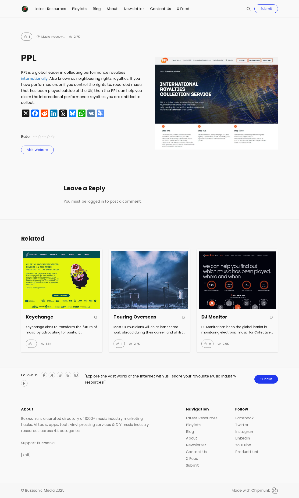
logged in (95, 201)
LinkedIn (242, 438)
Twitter (242, 425)
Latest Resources (50, 8)
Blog (97, 8)
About (112, 8)
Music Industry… (53, 36)
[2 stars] (39, 137)
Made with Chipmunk (250, 490)
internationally (34, 78)
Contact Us (160, 8)
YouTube (243, 445)
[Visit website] (95, 319)
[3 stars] (44, 137)
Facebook (244, 418)
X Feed (183, 8)
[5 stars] (53, 137)
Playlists (79, 8)
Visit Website (37, 149)
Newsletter (134, 8)
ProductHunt (247, 451)
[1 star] (35, 137)
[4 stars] (48, 137)
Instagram (244, 431)
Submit (266, 8)
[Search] (248, 9)
